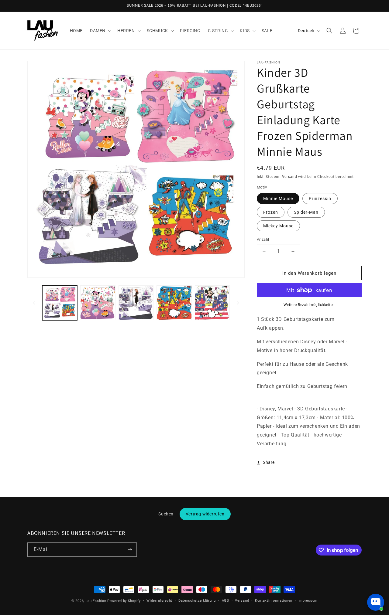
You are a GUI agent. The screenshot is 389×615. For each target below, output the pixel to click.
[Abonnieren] (129, 549)
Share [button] (269, 462)
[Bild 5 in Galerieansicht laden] (212, 302)
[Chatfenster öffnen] (375, 602)
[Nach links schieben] (34, 303)
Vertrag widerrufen (205, 513)
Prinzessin (320, 198)
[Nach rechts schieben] (238, 303)
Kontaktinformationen (273, 601)
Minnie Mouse (278, 198)
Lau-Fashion (96, 601)
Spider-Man (306, 212)
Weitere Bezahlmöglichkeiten (309, 305)
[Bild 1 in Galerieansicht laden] (59, 302)
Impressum (308, 601)
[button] (100, 30)
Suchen (166, 513)
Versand (289, 177)
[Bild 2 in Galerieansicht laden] (97, 302)
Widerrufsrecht (159, 601)
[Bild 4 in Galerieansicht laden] (174, 302)
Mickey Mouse (278, 225)
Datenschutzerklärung (197, 601)
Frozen (270, 212)
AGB (225, 601)
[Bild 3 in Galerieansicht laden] (136, 302)
